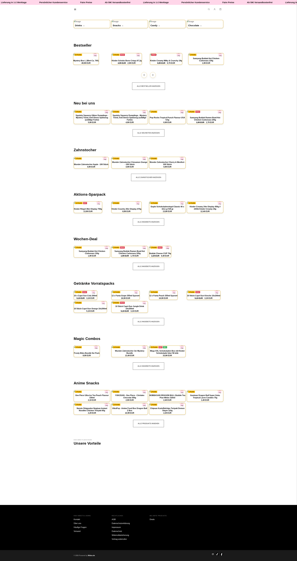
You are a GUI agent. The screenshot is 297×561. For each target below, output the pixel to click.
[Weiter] (153, 75)
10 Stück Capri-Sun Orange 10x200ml (90, 309)
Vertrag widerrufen (119, 539)
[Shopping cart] (220, 9)
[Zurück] (144, 75)
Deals (152, 519)
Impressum (116, 527)
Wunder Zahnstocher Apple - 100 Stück (91, 164)
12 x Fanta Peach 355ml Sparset (163, 296)
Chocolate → (195, 25)
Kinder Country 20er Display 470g (126, 209)
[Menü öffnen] (75, 9)
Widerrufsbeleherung (120, 535)
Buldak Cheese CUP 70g (160, 253)
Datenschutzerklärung (121, 523)
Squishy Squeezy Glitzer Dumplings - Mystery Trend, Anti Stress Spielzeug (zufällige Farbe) (92, 117)
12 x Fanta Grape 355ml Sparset (125, 296)
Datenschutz (117, 531)
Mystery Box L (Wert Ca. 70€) (86, 61)
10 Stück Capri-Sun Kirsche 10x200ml (203, 296)
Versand (77, 531)
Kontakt (77, 519)
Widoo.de (91, 555)
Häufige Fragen (80, 527)
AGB (114, 519)
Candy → (155, 25)
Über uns (77, 523)
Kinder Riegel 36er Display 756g (88, 209)
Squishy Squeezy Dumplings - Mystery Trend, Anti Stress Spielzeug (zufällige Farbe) (130, 117)
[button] (209, 9)
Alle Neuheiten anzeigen (148, 133)
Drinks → (80, 25)
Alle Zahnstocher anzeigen (148, 177)
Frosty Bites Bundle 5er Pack (87, 353)
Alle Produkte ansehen (148, 423)
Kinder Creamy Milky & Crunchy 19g (166, 61)
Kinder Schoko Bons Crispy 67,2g (127, 61)
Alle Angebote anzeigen (148, 222)
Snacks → (118, 25)
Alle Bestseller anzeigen (148, 86)
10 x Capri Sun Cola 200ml (85, 296)
